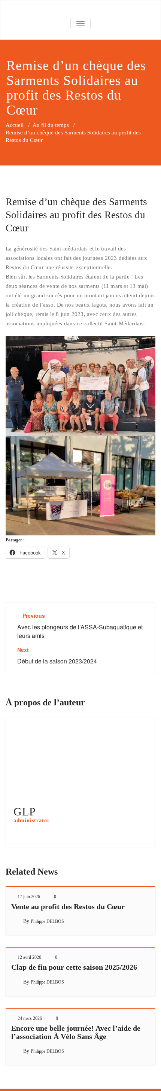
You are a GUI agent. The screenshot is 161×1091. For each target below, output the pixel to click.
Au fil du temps (51, 125)
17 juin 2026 (29, 896)
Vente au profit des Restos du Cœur (68, 906)
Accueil (15, 125)
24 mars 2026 (30, 1018)
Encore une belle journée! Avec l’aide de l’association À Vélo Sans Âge (75, 1032)
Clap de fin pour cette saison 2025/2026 (74, 967)
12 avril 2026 (29, 957)
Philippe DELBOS (47, 921)
